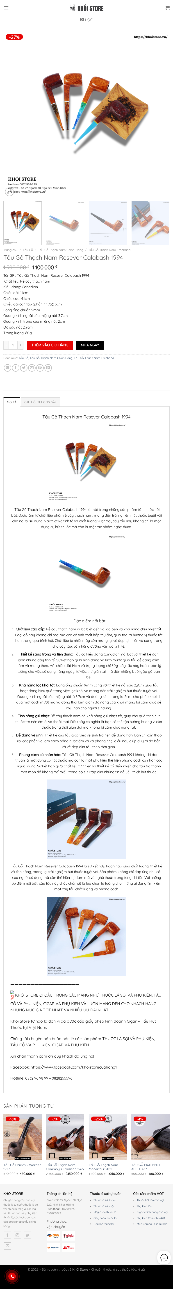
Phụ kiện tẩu (144, 1206)
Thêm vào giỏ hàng (50, 345)
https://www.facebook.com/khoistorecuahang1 (74, 1067)
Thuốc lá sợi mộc (103, 1206)
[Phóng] (9, 191)
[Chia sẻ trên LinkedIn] (48, 368)
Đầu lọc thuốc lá (103, 1224)
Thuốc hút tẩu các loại (150, 1200)
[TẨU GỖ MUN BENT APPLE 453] (150, 1137)
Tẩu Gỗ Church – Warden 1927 (22, 1167)
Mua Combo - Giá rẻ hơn (152, 1224)
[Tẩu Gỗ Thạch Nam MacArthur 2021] (108, 1137)
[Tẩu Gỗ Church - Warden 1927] (22, 1137)
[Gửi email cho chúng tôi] (7, 1246)
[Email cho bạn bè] (32, 368)
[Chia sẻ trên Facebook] (15, 368)
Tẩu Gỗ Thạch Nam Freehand (109, 250)
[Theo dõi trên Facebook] (7, 1235)
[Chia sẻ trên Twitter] (23, 368)
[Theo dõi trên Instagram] (17, 1235)
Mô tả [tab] (11, 402)
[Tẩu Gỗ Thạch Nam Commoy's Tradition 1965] (65, 1137)
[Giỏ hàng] (167, 8)
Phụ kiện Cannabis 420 (151, 1218)
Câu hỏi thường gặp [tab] (40, 402)
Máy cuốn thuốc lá (104, 1212)
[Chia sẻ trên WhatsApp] (7, 368)
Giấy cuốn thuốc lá (104, 1218)
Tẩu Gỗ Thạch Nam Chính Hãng (60, 250)
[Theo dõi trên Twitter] (27, 1235)
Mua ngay (90, 345)
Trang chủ (10, 250)
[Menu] (6, 7)
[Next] (161, 114)
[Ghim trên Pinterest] (40, 368)
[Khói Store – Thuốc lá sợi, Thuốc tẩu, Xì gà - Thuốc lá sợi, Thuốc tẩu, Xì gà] (86, 8)
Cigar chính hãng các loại (152, 1212)
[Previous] (12, 114)
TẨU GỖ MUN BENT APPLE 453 (145, 1167)
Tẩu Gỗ (28, 250)
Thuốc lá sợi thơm (104, 1200)
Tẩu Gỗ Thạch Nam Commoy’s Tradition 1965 (65, 1167)
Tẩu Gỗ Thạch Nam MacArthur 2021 (103, 1167)
